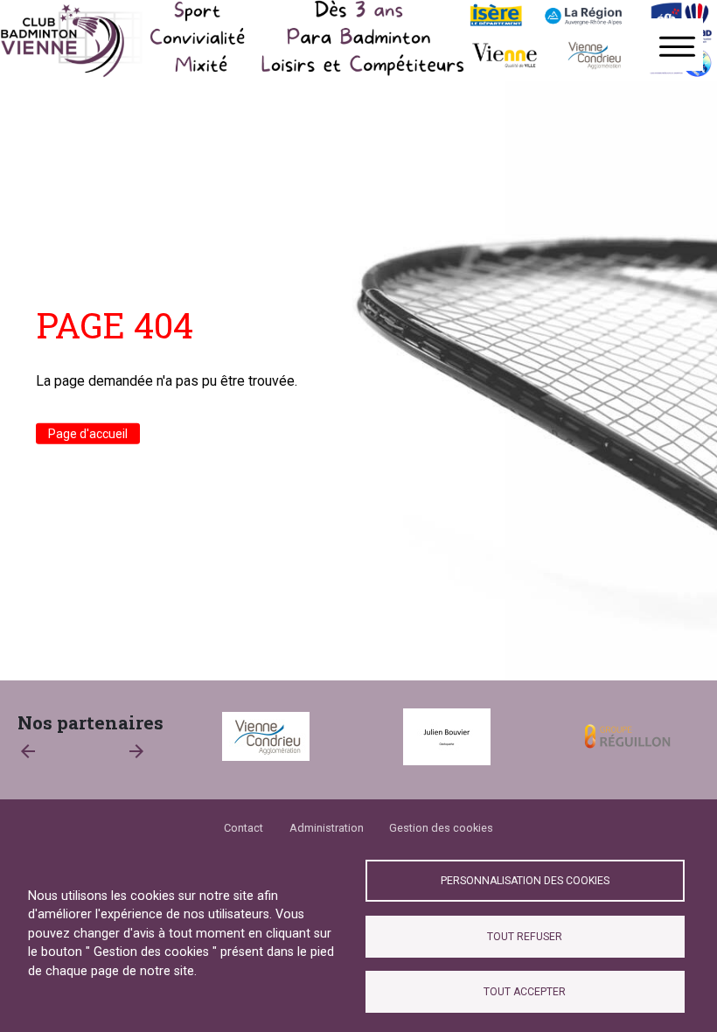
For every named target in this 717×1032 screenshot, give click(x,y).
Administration (326, 827)
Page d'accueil (88, 434)
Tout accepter (525, 992)
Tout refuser (524, 937)
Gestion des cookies (441, 827)
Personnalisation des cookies (525, 881)
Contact (243, 827)
